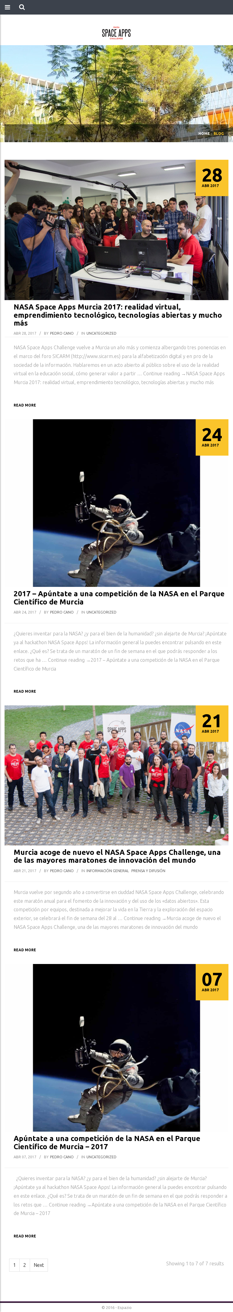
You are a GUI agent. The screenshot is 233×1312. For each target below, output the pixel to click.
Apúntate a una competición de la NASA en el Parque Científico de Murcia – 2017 (107, 1142)
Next (39, 1265)
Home (204, 134)
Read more (25, 405)
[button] (22, 7)
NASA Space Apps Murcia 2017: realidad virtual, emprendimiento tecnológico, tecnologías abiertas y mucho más (118, 315)
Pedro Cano (62, 333)
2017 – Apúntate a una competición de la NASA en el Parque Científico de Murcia (119, 598)
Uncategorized (101, 333)
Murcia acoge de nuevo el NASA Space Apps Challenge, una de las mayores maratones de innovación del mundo (117, 856)
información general (107, 871)
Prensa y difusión (148, 871)
